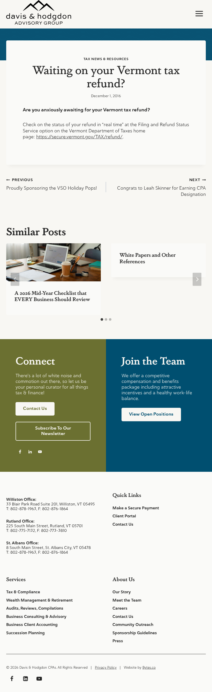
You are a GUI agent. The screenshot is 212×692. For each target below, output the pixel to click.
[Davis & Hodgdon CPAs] (38, 12)
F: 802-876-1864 (53, 508)
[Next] (197, 279)
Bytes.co (149, 667)
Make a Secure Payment (135, 508)
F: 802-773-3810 (52, 530)
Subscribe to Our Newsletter (53, 430)
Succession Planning (25, 633)
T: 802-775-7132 (20, 530)
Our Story (121, 592)
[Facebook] (11, 678)
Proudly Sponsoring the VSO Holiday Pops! (51, 184)
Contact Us (122, 524)
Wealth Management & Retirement (39, 600)
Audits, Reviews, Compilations (34, 608)
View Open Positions (151, 414)
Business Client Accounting (32, 624)
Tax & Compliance (23, 592)
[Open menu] (199, 13)
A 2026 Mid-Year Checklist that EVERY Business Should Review (52, 295)
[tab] (102, 319)
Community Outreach (132, 624)
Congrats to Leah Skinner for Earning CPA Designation (161, 187)
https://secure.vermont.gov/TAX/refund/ (79, 137)
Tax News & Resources (106, 59)
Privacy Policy (106, 667)
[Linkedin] (25, 678)
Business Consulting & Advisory (36, 616)
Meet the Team (126, 600)
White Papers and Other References (147, 257)
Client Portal (124, 516)
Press (117, 641)
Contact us (35, 408)
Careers (119, 608)
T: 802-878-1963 (21, 508)
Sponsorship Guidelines (134, 633)
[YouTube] (39, 678)
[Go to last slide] (15, 279)
